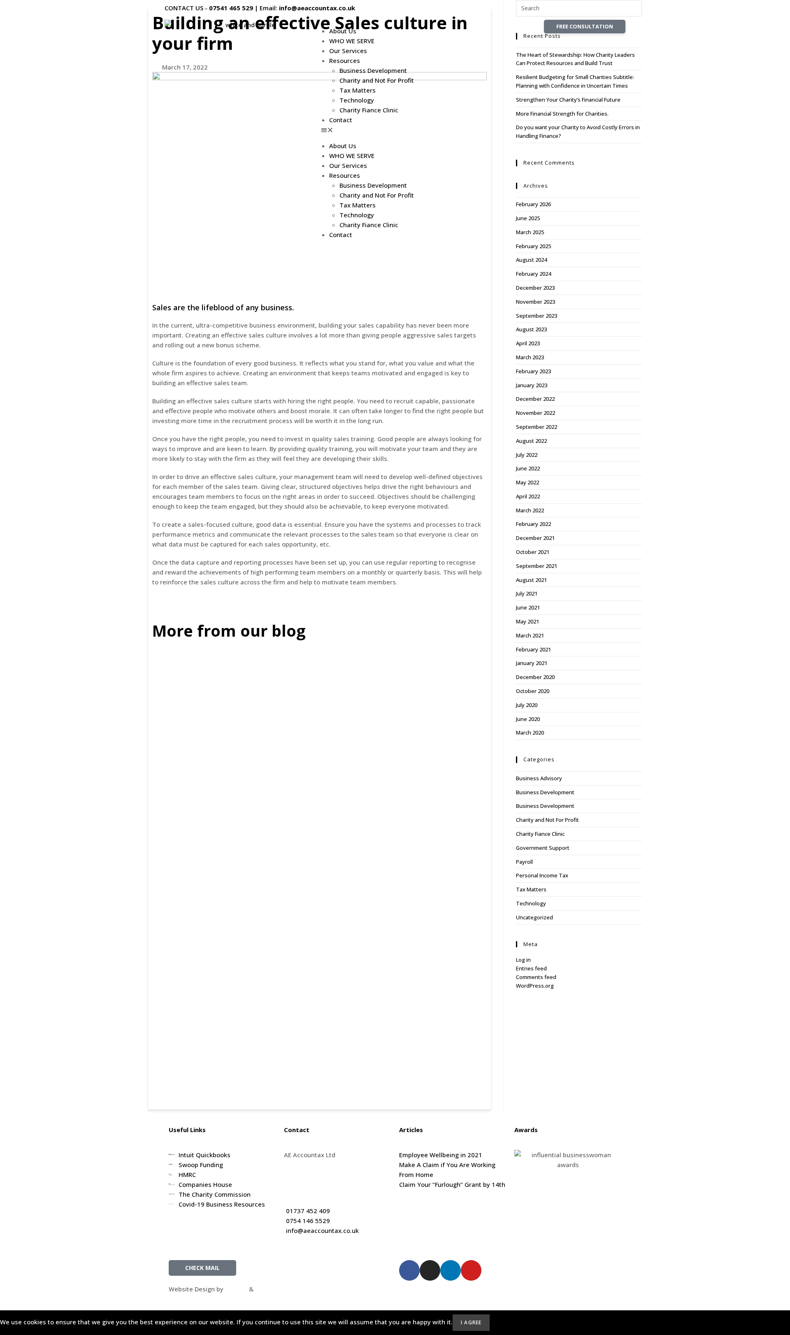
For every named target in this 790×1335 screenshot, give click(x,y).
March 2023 (530, 357)
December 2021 (535, 538)
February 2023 (533, 371)
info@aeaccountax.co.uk (317, 8)
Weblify (236, 1289)
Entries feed (531, 968)
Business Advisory (539, 778)
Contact (340, 120)
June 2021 (528, 607)
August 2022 (531, 440)
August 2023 (531, 329)
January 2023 (531, 385)
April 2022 (528, 496)
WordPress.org (535, 985)
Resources (344, 60)
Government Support (542, 847)
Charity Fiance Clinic (368, 110)
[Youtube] (471, 1270)
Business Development (373, 70)
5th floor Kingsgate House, (323, 1165)
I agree (471, 1322)
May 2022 (527, 482)
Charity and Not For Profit (376, 80)
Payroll (524, 861)
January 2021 (531, 663)
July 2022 (526, 454)
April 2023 (528, 343)
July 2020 (526, 705)
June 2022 (528, 468)
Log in (523, 959)
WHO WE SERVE (351, 41)
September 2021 (536, 566)
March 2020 (530, 732)
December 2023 (535, 287)
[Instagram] (430, 1270)
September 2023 (536, 315)
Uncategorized (534, 917)
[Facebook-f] (409, 1270)
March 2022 (530, 510)
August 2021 (531, 580)
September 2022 (536, 426)
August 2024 (531, 259)
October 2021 (532, 552)
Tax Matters (357, 90)
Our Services (348, 51)
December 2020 (535, 677)
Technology (356, 100)
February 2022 (533, 524)
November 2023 (535, 301)
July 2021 (526, 593)
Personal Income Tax (542, 875)
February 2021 (533, 649)
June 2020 (528, 719)
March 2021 (530, 635)
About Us (342, 31)
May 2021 (527, 621)
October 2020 (532, 691)
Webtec (266, 1289)
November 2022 (535, 412)
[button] (395, 130)
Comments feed (536, 977)
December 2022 (535, 398)
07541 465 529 (231, 8)
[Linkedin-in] (450, 1270)
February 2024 (533, 273)
